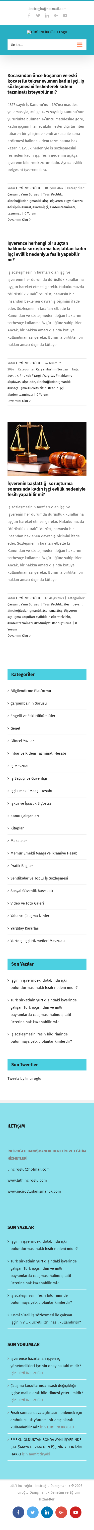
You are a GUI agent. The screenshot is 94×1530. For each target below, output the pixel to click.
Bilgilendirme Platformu (31, 691)
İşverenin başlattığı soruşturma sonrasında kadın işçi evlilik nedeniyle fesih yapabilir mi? (46, 489)
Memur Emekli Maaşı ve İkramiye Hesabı (44, 853)
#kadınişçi (40, 207)
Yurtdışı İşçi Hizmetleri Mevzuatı (38, 941)
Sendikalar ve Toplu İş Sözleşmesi (39, 878)
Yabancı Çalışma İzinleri (30, 916)
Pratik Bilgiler (22, 865)
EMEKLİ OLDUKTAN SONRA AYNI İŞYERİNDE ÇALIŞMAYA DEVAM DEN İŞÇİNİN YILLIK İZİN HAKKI (46, 1446)
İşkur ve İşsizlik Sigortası (31, 803)
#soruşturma (61, 623)
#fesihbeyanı (72, 604)
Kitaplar (17, 828)
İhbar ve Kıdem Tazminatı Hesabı (38, 753)
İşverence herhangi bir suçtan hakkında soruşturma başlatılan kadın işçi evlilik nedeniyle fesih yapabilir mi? (47, 252)
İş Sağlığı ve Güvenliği (29, 778)
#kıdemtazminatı (62, 207)
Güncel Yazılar (22, 741)
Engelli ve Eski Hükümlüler (33, 716)
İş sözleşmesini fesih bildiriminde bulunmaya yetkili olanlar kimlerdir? (41, 1299)
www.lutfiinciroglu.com (27, 1180)
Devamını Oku (18, 220)
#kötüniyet (42, 623)
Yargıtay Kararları (25, 928)
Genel (15, 728)
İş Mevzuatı (20, 766)
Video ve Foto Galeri (27, 903)
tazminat (14, 213)
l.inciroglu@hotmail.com (47, 9)
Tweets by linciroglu (24, 1078)
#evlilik (56, 194)
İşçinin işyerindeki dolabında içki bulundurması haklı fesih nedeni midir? (44, 1245)
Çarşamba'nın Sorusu (23, 194)
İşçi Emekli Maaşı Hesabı (31, 791)
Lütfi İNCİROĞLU (28, 188)
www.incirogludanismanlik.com (34, 1191)
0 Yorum (31, 213)
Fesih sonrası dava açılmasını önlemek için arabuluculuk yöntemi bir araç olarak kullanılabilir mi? (46, 1419)
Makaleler (19, 840)
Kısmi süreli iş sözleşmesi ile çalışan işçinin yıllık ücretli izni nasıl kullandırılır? (46, 1319)
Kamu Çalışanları (25, 816)
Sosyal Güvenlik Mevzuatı (32, 891)
